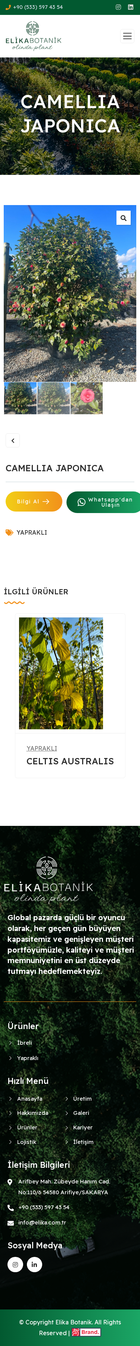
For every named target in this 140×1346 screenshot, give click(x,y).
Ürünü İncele (64, 718)
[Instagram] (15, 1265)
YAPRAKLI (31, 532)
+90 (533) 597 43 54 (38, 7)
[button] (133, 706)
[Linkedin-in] (35, 1265)
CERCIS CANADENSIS (64, 761)
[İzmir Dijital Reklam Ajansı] (86, 1333)
